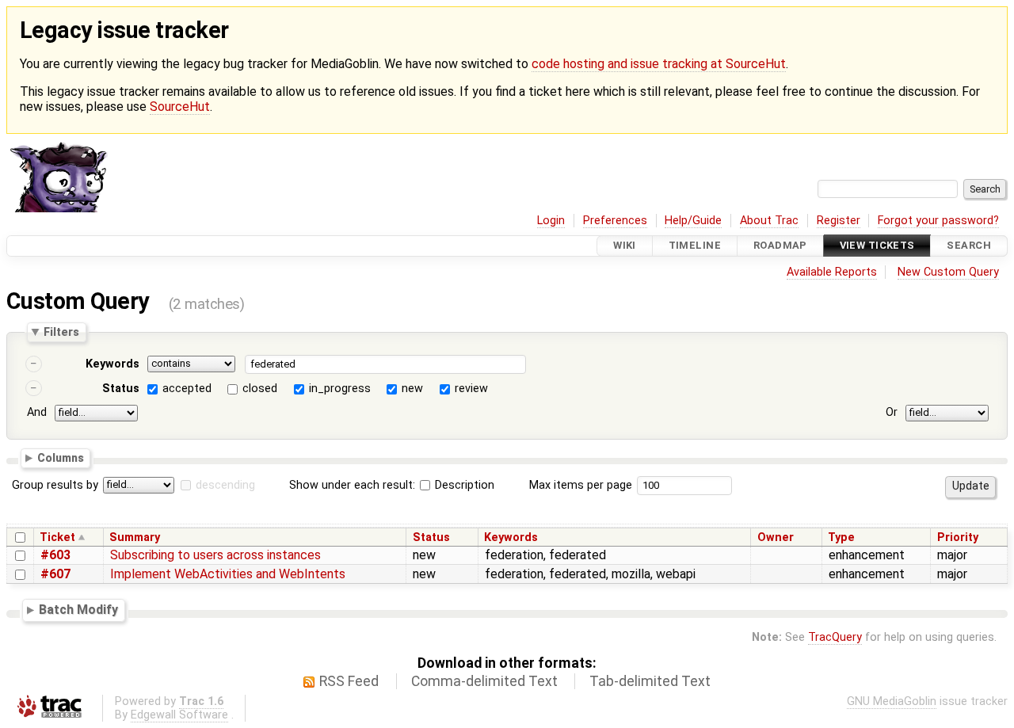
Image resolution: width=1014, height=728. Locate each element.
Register (838, 220)
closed (259, 388)
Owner (775, 537)
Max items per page (580, 485)
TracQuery (835, 637)
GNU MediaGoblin (891, 701)
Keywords (112, 364)
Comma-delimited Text (484, 681)
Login (551, 220)
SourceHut (180, 106)
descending (225, 485)
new (412, 388)
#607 (55, 573)
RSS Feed (349, 681)
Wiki (624, 246)
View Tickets (877, 246)
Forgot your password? (938, 220)
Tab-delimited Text (650, 681)
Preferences (615, 220)
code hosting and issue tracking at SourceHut (659, 63)
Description (463, 485)
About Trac (769, 220)
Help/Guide (693, 220)
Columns (60, 458)
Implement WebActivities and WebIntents (227, 573)
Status (120, 388)
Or (892, 412)
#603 (55, 554)
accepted (187, 388)
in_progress (340, 388)
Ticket (57, 537)
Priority (957, 537)
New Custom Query (948, 272)
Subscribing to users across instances (215, 554)
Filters (61, 332)
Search (969, 246)
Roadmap (780, 246)
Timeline (695, 246)
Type (841, 537)
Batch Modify (78, 610)
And (37, 412)
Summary (134, 537)
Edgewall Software (179, 715)
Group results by (55, 485)
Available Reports (832, 272)
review (471, 388)
